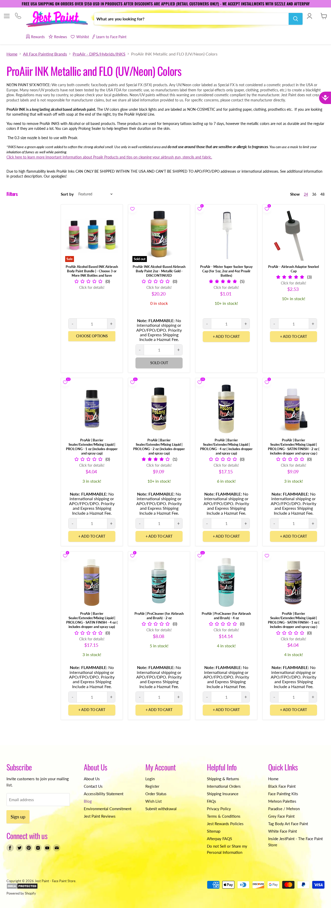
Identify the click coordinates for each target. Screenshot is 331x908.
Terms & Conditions (223, 816)
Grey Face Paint (281, 816)
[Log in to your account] (309, 16)
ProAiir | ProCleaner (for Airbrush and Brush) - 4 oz (226, 615)
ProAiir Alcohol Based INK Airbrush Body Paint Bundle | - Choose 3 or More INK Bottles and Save (92, 271)
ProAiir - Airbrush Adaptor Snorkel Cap (293, 269)
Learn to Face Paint (111, 37)
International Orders (224, 786)
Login (150, 778)
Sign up (18, 816)
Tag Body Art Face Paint (288, 823)
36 (314, 194)
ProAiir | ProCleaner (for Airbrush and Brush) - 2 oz (159, 615)
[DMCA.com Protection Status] (22, 888)
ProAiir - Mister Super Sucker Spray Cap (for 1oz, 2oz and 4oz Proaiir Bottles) (226, 271)
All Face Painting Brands (45, 54)
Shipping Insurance (222, 793)
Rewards (38, 37)
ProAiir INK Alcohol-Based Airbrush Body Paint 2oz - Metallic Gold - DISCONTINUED (159, 271)
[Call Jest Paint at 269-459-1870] (18, 16)
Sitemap (213, 831)
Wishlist (82, 37)
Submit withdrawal (161, 808)
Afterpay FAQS (219, 838)
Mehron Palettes (282, 801)
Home (11, 54)
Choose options (92, 336)
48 (322, 194)
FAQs (211, 801)
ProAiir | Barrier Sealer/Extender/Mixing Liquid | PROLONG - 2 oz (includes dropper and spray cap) (159, 446)
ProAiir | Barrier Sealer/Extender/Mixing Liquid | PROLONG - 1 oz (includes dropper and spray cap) (92, 446)
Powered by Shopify (21, 893)
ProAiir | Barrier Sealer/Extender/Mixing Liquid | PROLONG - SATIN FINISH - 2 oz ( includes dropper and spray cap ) (293, 446)
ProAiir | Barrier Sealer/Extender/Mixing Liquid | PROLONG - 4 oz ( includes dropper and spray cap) (226, 446)
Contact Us (93, 786)
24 (306, 194)
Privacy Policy (219, 808)
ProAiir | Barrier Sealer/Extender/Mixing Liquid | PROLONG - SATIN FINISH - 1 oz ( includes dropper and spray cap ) (293, 620)
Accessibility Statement (103, 793)
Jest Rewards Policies (225, 823)
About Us (92, 778)
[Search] (296, 19)
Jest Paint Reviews (100, 816)
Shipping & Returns (223, 778)
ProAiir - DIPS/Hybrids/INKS (99, 54)
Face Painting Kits (283, 793)
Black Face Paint (282, 786)
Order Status (156, 793)
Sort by (67, 194)
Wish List (153, 801)
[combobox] (191, 19)
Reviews (60, 37)
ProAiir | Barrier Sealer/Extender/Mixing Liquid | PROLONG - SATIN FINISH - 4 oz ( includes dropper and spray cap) (92, 620)
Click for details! (91, 287)
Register (152, 786)
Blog (88, 801)
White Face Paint (282, 831)
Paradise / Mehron (284, 808)
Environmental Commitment (107, 808)
